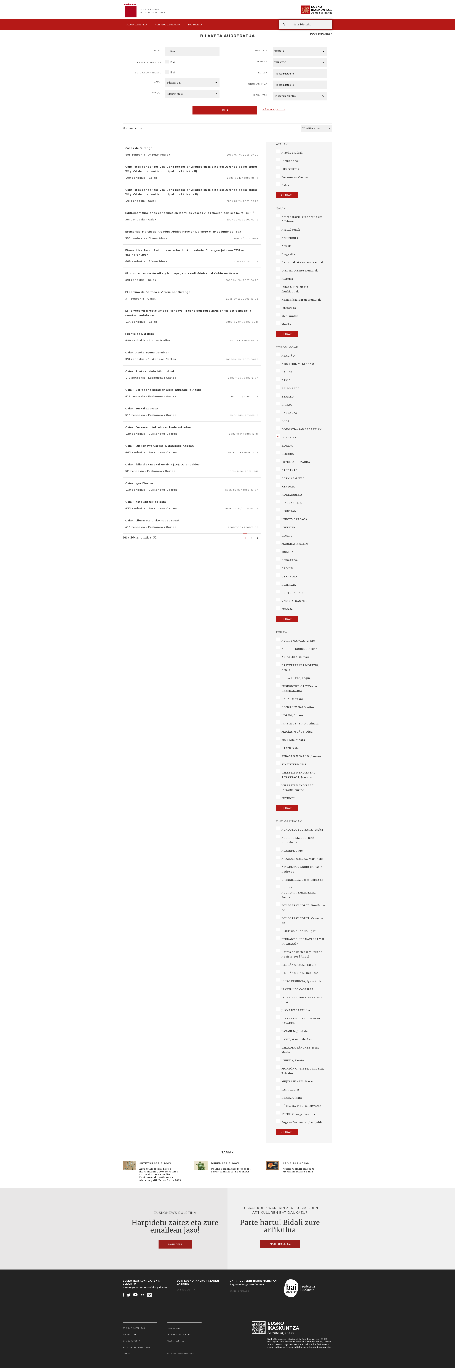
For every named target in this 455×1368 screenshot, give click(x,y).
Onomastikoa (257, 83)
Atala (156, 93)
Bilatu (227, 110)
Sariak (126, 1354)
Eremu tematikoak (134, 1328)
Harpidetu (195, 24)
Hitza (156, 50)
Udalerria (260, 61)
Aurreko (167, 24)
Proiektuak (129, 1334)
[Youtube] (135, 1295)
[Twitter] (129, 1295)
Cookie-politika (175, 1341)
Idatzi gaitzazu (239, 1291)
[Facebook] (123, 1295)
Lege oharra (173, 1328)
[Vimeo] (149, 1295)
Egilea (262, 72)
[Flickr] (143, 1295)
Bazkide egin (184, 1290)
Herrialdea (259, 50)
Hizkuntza (260, 95)
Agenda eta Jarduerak (136, 1347)
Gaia (157, 81)
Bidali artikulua (280, 1244)
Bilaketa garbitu (274, 109)
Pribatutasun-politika (179, 1334)
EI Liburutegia (131, 1341)
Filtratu (287, 195)
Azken (137, 24)
